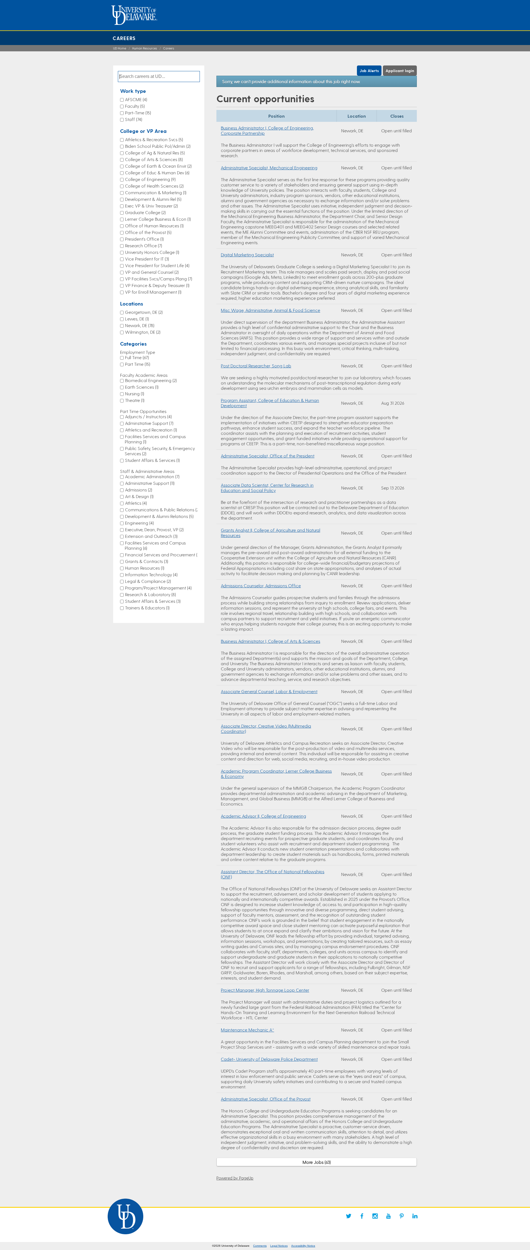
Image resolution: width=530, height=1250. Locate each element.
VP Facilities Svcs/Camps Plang (158, 278)
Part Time (137, 364)
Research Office (143, 245)
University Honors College (151, 252)
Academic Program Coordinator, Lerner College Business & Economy (276, 773)
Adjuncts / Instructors (148, 416)
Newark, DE (139, 325)
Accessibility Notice (303, 1245)
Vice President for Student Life (156, 265)
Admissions (138, 489)
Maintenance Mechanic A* (247, 1029)
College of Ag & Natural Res (154, 152)
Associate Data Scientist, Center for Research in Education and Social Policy (267, 487)
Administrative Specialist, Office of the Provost (266, 1098)
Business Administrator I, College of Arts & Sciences (270, 641)
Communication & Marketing (155, 192)
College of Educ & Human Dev (156, 172)
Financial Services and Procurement (161, 554)
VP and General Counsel (151, 272)
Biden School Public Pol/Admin (157, 146)
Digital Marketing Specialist (247, 254)
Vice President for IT (146, 258)
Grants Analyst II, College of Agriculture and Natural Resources (270, 532)
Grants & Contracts (146, 561)
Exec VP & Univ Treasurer (151, 205)
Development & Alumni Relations (158, 516)
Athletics (135, 503)
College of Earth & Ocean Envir (157, 166)
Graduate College (145, 212)
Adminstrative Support (148, 423)
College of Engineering (149, 179)
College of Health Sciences (153, 185)
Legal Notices (279, 1245)
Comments (260, 1245)
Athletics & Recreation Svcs (153, 139)
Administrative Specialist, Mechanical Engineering (269, 167)
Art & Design (138, 496)
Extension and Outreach (150, 536)
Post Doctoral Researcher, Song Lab (256, 365)
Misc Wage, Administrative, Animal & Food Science (270, 310)
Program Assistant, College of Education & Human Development (270, 403)
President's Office (144, 238)
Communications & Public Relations (161, 509)
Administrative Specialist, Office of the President (267, 455)
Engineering (139, 522)
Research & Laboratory (150, 594)
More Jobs (316, 1162)
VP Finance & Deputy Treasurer (156, 285)
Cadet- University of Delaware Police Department (269, 1059)
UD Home (119, 48)
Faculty (134, 106)
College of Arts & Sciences (153, 159)
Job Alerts (369, 70)
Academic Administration (151, 476)
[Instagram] (375, 1216)
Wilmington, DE (142, 332)
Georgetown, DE (143, 312)
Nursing (134, 393)
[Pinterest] (402, 1216)
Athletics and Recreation (150, 429)
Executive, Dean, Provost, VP (153, 529)
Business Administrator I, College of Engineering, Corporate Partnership (267, 130)
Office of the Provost (147, 232)
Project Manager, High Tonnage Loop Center (265, 990)
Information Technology (150, 574)
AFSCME (135, 99)
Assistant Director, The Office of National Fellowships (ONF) (272, 874)
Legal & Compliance (147, 581)
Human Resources (144, 48)
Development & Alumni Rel (152, 199)
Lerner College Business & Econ (157, 219)
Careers (124, 38)
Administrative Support (149, 483)
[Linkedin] (415, 1216)
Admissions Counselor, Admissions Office (261, 585)
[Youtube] (388, 1216)
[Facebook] (362, 1216)
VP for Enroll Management (152, 291)
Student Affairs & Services (152, 460)
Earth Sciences (141, 387)
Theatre (134, 400)
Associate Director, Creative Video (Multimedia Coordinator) (266, 728)
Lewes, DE (136, 318)
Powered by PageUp (234, 1177)
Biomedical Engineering (150, 380)
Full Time (136, 357)
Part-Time (137, 112)
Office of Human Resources (153, 225)
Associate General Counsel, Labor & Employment (269, 691)
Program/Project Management (157, 587)
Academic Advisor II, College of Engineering (263, 816)
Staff (133, 119)
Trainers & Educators (146, 607)
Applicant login (400, 70)
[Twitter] (349, 1216)
